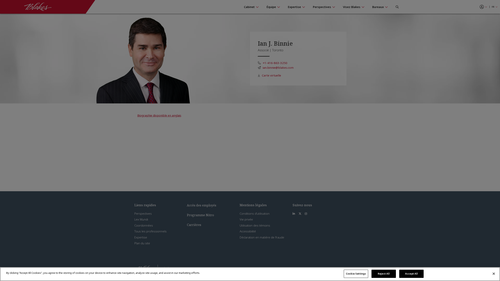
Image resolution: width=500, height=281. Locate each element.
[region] (250, 274)
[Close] (493, 273)
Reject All (384, 273)
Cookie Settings (356, 273)
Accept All (411, 273)
